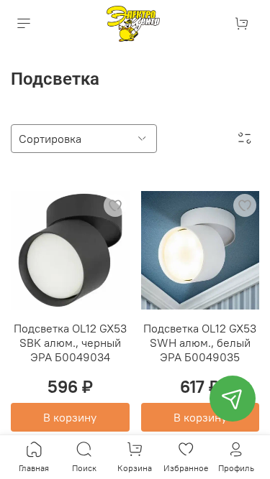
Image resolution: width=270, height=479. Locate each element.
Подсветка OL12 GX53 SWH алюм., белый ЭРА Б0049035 (199, 342)
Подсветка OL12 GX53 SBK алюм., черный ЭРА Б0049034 (70, 342)
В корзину (69, 417)
